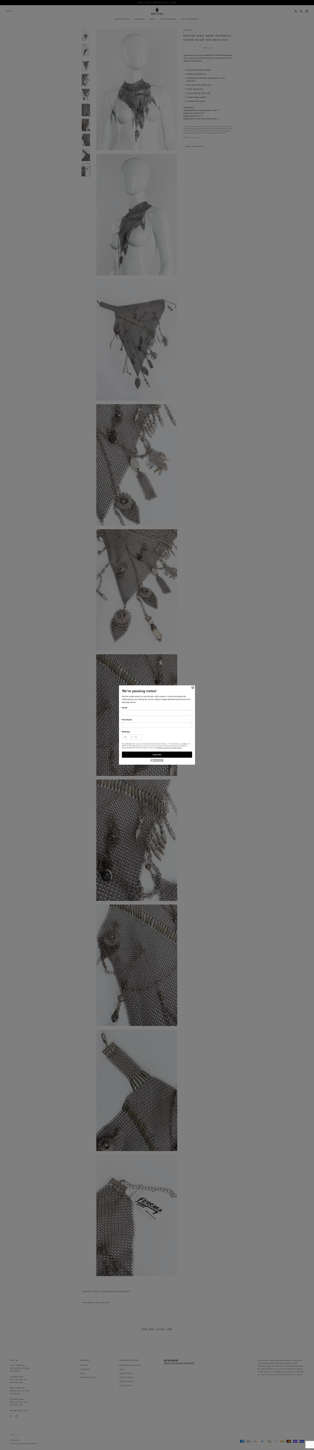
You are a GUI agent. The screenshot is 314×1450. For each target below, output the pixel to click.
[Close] (192, 687)
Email (124, 708)
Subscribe (157, 754)
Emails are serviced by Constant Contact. (169, 748)
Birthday (126, 732)
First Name (127, 720)
